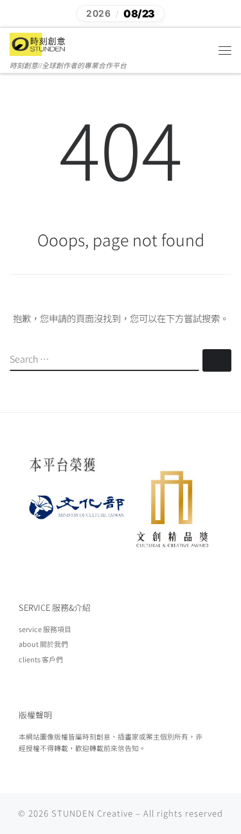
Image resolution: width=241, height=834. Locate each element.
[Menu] (225, 50)
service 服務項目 (45, 629)
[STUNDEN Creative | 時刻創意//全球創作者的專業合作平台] (38, 43)
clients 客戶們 (41, 659)
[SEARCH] (104, 360)
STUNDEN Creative (92, 813)
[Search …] (216, 360)
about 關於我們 (43, 644)
